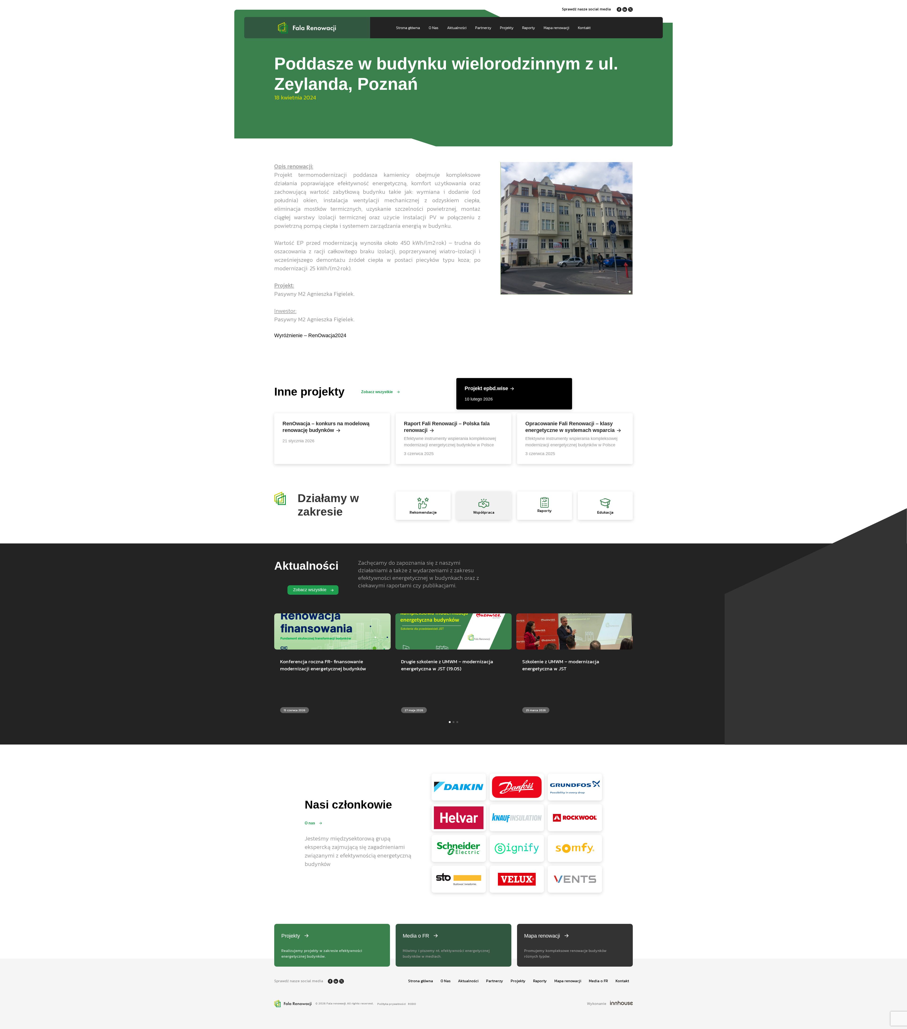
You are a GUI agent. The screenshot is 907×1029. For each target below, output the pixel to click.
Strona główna (408, 27)
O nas (310, 823)
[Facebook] (619, 9)
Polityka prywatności (391, 1004)
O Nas (433, 27)
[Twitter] (630, 9)
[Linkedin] (625, 9)
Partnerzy (483, 27)
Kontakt (584, 27)
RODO (412, 1004)
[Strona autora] (621, 1003)
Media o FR (598, 981)
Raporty (528, 27)
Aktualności (456, 27)
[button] (450, 722)
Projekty (506, 27)
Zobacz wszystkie (377, 392)
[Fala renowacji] (307, 27)
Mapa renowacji (556, 27)
